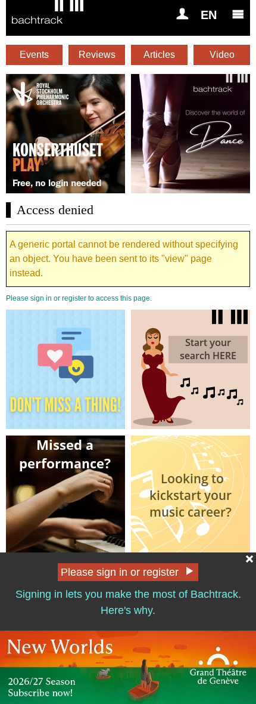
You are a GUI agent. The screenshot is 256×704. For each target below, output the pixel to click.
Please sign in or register (120, 572)
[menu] (238, 14)
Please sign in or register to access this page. (79, 298)
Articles (159, 55)
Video (222, 55)
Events (34, 55)
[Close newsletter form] (249, 559)
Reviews (97, 55)
